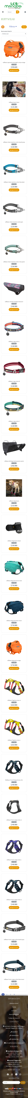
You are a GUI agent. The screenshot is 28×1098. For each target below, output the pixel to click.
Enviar (22, 1082)
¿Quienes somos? (14, 1003)
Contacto (14, 1010)
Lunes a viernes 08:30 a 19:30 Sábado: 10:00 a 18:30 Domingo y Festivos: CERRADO (14, 1063)
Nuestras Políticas (14, 1014)
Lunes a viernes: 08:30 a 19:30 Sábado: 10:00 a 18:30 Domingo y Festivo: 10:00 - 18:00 (14, 1054)
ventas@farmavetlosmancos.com (15, 1043)
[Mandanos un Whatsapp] (20, 1074)
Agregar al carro (14, 70)
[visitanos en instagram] (12, 1074)
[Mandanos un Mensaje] (16, 1074)
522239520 (15, 1032)
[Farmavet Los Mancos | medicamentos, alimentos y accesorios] (14, 5)
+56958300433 (15, 1035)
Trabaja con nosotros (14, 1018)
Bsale (21, 1094)
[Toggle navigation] (3, 12)
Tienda (14, 1007)
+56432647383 (15, 1039)
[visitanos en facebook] (8, 1074)
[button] (13, 27)
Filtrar (24, 27)
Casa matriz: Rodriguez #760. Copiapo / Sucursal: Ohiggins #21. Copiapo (14, 1027)
